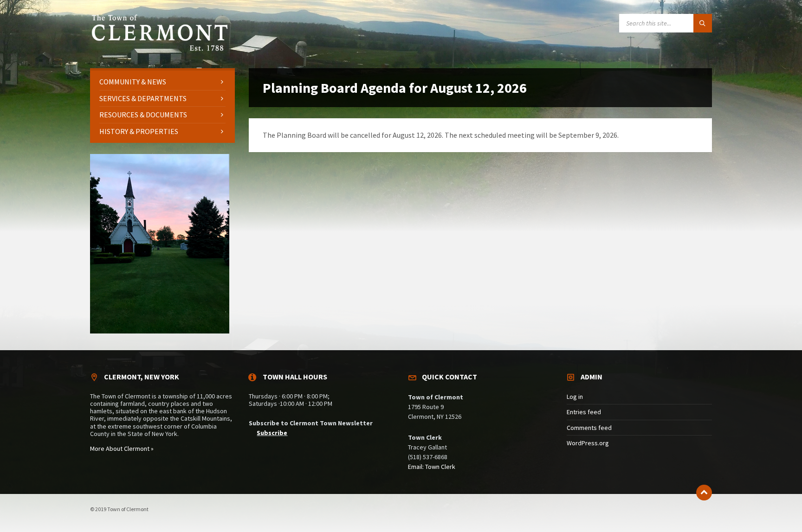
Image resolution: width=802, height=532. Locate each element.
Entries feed (584, 412)
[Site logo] (159, 49)
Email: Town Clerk (431, 466)
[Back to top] (704, 492)
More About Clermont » (122, 448)
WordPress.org (588, 443)
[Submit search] (702, 23)
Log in (575, 396)
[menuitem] (162, 82)
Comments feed (589, 427)
